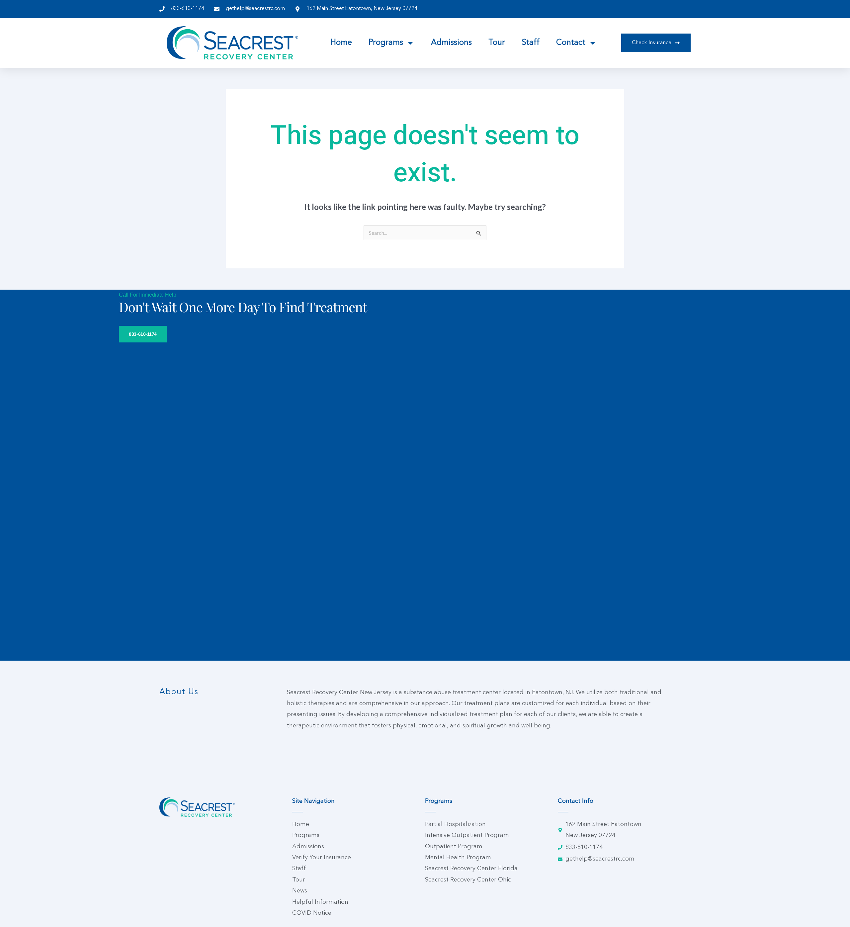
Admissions (451, 43)
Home (341, 43)
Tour (496, 43)
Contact (570, 43)
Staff (531, 43)
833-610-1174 (143, 334)
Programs (386, 43)
